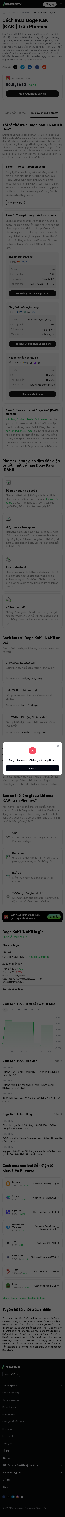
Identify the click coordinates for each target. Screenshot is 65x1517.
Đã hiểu (32, 768)
